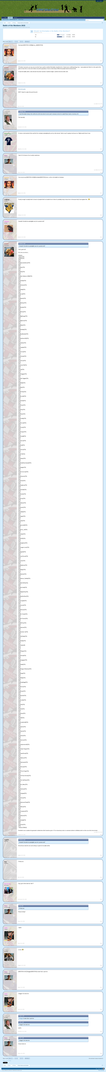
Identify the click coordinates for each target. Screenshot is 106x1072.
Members (15, 17)
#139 (101, 1031)
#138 (101, 1009)
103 (25, 41)
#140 (101, 1053)
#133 (101, 899)
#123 (101, 106)
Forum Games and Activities (13, 27)
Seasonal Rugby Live (13, 19)
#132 (101, 877)
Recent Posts (21, 19)
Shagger (19, 965)
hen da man (20, 899)
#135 (101, 943)
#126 (101, 172)
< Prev (9, 41)
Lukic (19, 943)
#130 (101, 834)
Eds (18, 106)
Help (96, 1068)
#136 (101, 965)
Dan (18, 877)
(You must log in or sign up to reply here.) (96, 1058)
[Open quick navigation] (102, 22)
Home (5, 17)
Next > (28, 41)
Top (101, 1068)
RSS (103, 1068)
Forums (10, 17)
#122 (101, 82)
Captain (19, 855)
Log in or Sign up (99, 1)
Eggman (19, 60)
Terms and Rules (101, 1070)
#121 (101, 60)
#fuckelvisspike (22, 89)
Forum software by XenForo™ (12, 1070)
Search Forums (5, 19)
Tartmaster (20, 1031)
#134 (101, 921)
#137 (101, 987)
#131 (101, 855)
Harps (19, 172)
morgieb (23, 27)
